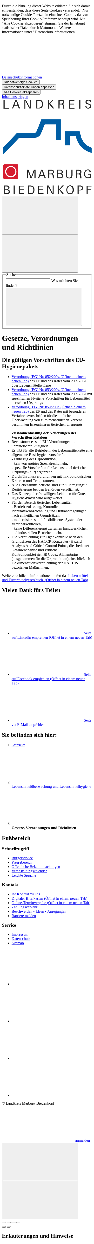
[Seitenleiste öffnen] (40, 253)
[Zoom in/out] (18, 1222)
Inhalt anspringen (15, 97)
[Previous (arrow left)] (4, 1227)
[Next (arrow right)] (9, 1227)
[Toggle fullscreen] (13, 1222)
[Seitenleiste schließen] (40, 1200)
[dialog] (47, 49)
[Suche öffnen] (40, 215)
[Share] (9, 1222)
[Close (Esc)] (4, 1222)
